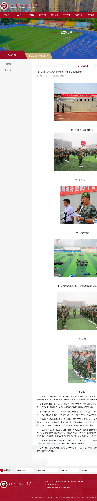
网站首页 (6, 15)
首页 (40, 56)
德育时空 (78, 15)
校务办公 (54, 15)
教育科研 (42, 15)
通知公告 (8, 70)
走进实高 (18, 15)
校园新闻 (8, 64)
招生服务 (91, 15)
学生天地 (66, 15)
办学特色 (30, 15)
